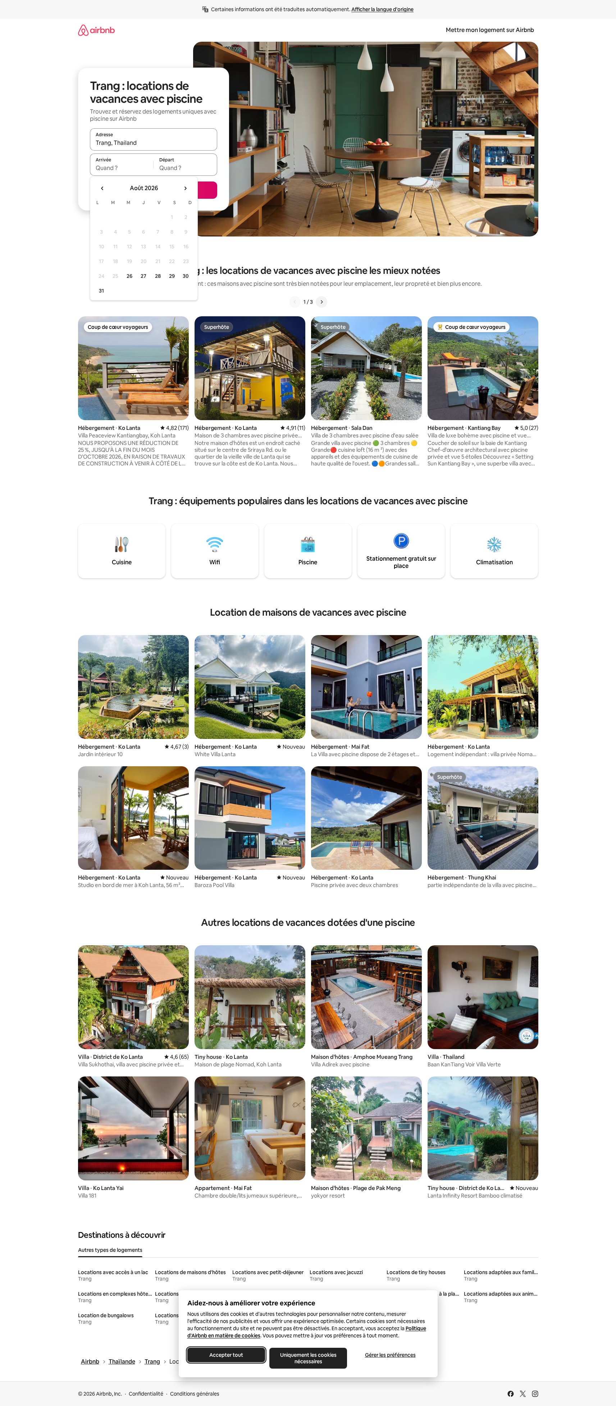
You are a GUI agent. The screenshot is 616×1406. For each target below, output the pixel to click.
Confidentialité (146, 1394)
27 (143, 276)
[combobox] (153, 142)
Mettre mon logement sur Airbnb (490, 30)
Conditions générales (194, 1394)
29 (172, 276)
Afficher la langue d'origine (382, 9)
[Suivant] (321, 302)
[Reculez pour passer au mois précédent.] (102, 188)
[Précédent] (295, 302)
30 (186, 276)
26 (129, 276)
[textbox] (122, 168)
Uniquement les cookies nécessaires (308, 1358)
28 (158, 276)
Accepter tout (226, 1355)
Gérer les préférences (390, 1355)
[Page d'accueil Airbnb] (96, 30)
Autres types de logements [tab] (110, 1250)
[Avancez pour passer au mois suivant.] (185, 188)
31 (101, 291)
